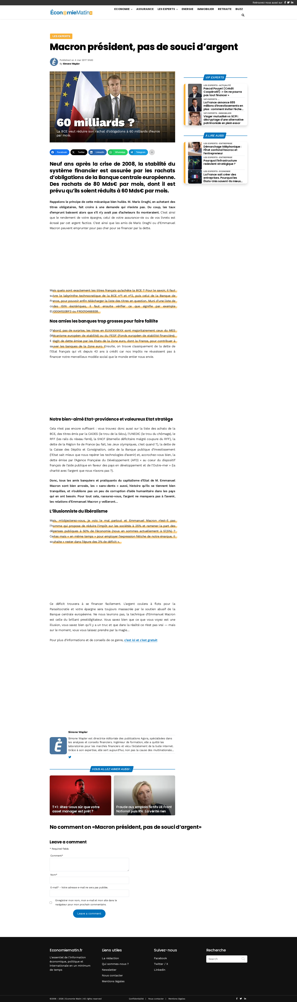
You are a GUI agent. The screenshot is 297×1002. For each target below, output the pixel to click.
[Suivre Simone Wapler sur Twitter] (69, 757)
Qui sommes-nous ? (115, 964)
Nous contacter (112, 975)
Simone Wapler (77, 732)
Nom (53, 874)
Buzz (239, 9)
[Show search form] (243, 15)
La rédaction (110, 958)
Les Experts (166, 9)
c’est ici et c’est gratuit (140, 640)
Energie (187, 9)
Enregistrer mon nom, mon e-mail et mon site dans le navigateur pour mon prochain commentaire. (86, 902)
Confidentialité (136, 999)
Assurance (145, 9)
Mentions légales (113, 981)
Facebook (160, 958)
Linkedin (159, 969)
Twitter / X (161, 964)
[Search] (243, 958)
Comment (56, 855)
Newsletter (109, 969)
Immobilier (205, 9)
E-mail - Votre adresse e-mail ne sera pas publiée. (79, 887)
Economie (122, 9)
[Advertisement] (112, 259)
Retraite (225, 9)
